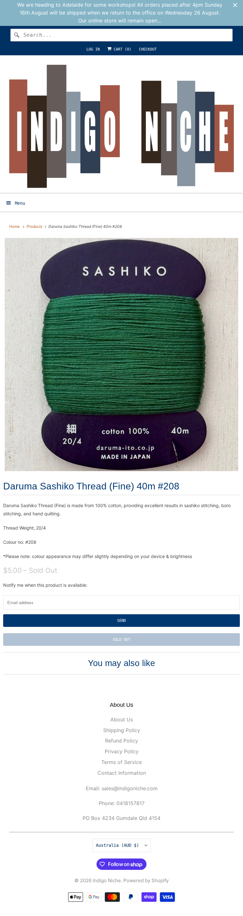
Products (35, 226)
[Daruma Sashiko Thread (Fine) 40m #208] (121, 354)
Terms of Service (121, 762)
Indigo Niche (107, 880)
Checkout (148, 49)
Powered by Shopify (146, 880)
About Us (121, 719)
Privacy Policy (122, 751)
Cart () (121, 49)
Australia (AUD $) (118, 845)
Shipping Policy (121, 730)
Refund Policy (121, 740)
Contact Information (121, 773)
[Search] (16, 35)
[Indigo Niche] (121, 126)
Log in (93, 49)
